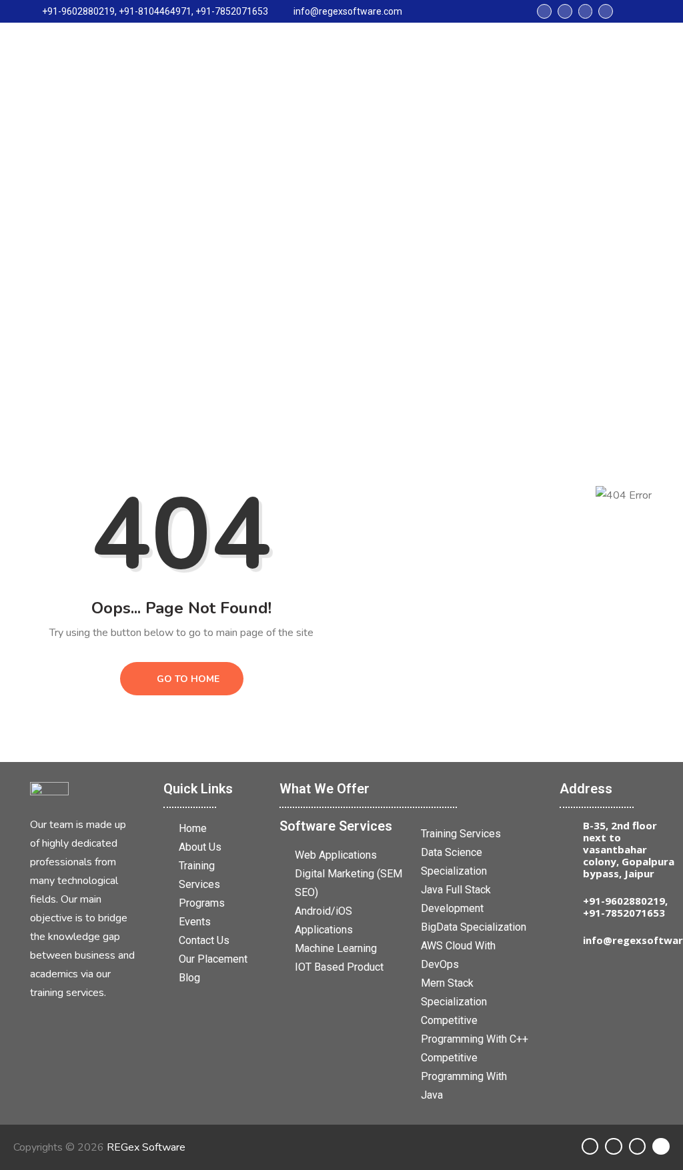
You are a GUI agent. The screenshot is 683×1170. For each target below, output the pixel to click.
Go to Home (186, 679)
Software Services (335, 826)
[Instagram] (565, 11)
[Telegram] (585, 11)
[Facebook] (605, 11)
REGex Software (146, 1147)
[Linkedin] (544, 11)
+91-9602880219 (624, 900)
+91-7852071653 (624, 912)
